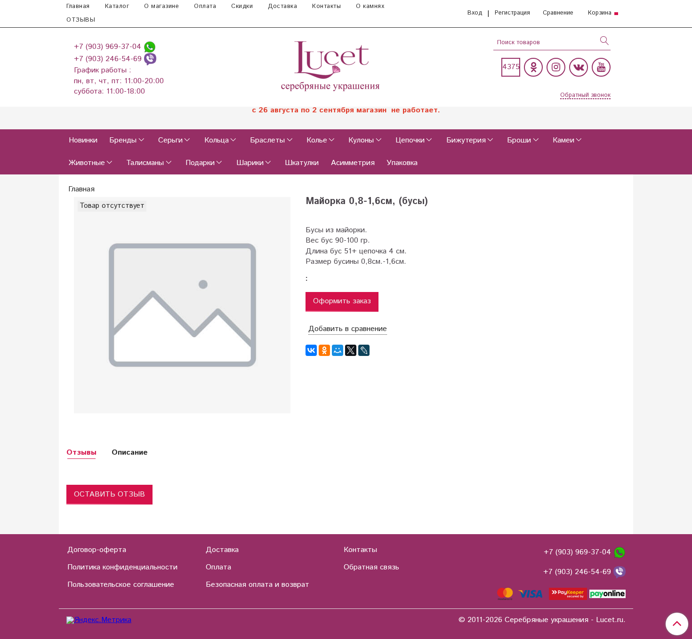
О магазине (161, 6)
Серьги (170, 140)
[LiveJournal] (364, 350)
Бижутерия (466, 140)
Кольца (216, 140)
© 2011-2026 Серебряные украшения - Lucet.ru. (542, 620)
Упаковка (402, 163)
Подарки (200, 163)
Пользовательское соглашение (120, 584)
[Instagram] (556, 67)
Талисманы (145, 163)
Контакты (326, 6)
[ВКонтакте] (311, 350)
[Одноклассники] (533, 67)
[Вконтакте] (578, 67)
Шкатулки (302, 163)
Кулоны (361, 140)
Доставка (282, 6)
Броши (519, 140)
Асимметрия (353, 163)
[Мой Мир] (337, 350)
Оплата (205, 6)
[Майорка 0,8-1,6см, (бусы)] (182, 305)
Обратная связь (371, 567)
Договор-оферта (96, 549)
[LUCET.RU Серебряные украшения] (331, 65)
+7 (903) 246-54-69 (109, 59)
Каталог (117, 6)
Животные (87, 163)
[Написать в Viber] (150, 59)
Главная (78, 6)
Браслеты (267, 140)
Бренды (123, 140)
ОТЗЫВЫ (80, 20)
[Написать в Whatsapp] (150, 46)
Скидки (242, 6)
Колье (316, 140)
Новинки (83, 140)
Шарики (250, 163)
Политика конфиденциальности (122, 567)
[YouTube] (601, 67)
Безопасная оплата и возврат (257, 584)
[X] (350, 350)
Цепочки (410, 140)
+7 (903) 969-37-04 (109, 46)
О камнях (370, 6)
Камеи (563, 140)
